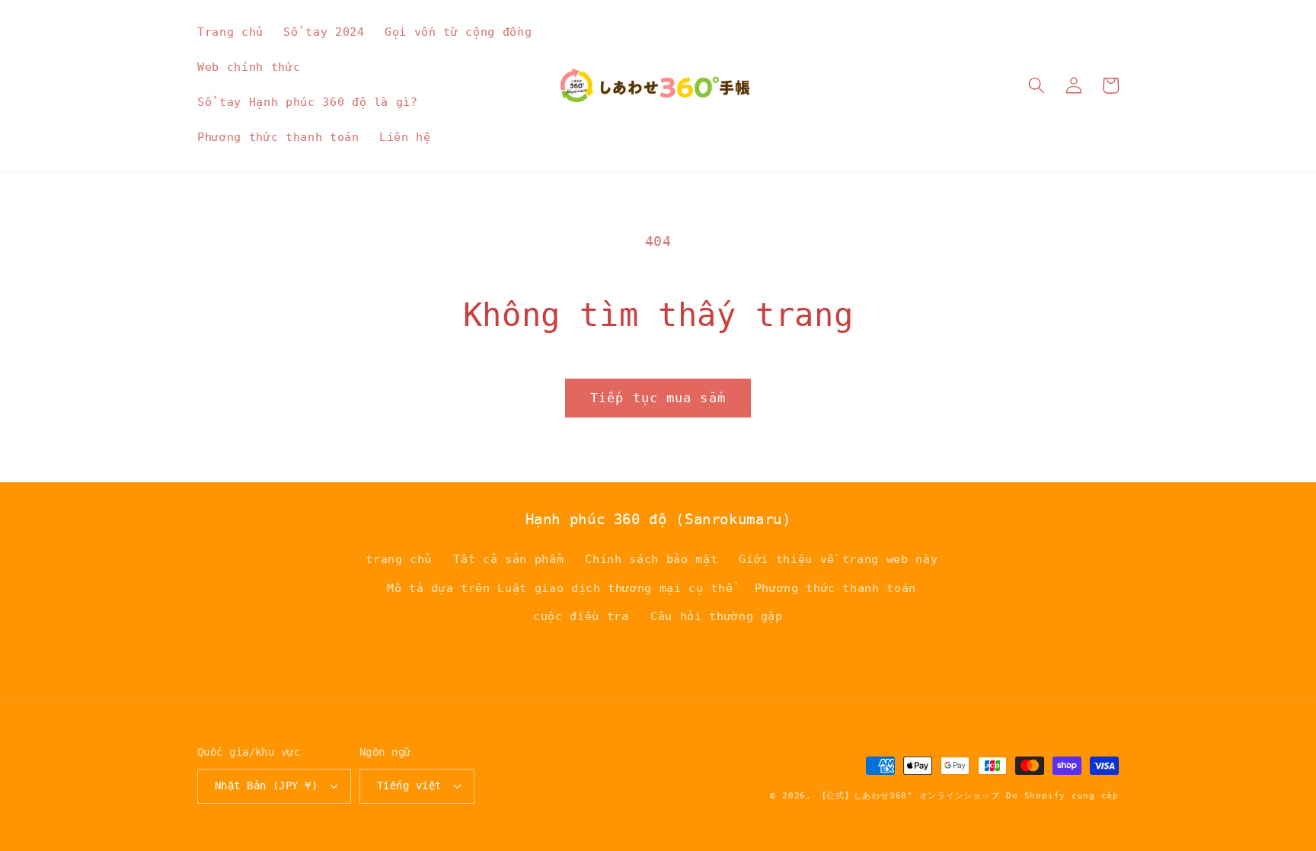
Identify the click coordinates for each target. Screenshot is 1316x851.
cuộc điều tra (581, 616)
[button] (1036, 85)
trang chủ (399, 559)
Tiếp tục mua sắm (658, 398)
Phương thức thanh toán (836, 588)
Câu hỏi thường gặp (716, 616)
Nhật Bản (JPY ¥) (266, 785)
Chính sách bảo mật (651, 559)
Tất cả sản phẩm (508, 559)
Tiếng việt (409, 785)
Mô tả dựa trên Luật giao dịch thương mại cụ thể (560, 588)
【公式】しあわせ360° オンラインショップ (909, 796)
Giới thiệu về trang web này (838, 559)
